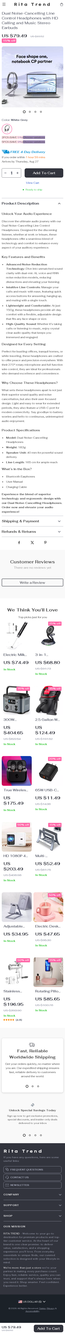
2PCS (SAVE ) (12, 137)
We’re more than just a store (22, 1267)
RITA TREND (11, 1233)
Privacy (51, 1308)
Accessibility (32, 1311)
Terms (42, 1308)
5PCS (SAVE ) (12, 141)
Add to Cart (48, 1328)
